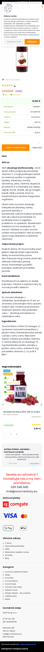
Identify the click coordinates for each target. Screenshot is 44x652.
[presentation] (3, 404)
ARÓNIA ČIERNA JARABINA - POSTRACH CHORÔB (17, 450)
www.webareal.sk (28, 644)
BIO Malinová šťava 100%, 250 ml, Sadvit (21, 412)
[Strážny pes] (22, 80)
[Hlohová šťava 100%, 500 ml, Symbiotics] (22, 55)
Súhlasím (32, 41)
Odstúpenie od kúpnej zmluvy (14, 649)
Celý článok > (35, 464)
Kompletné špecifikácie (15, 147)
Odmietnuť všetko (14, 42)
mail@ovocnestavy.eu (12, 634)
